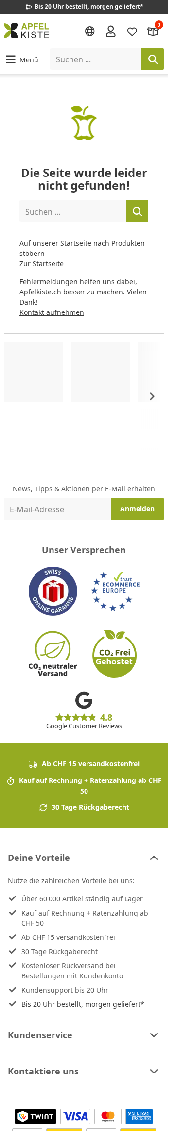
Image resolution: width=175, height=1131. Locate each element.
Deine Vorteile (39, 857)
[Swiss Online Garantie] (53, 591)
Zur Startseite (41, 263)
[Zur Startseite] (26, 31)
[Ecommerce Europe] (115, 591)
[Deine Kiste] (153, 30)
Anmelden (137, 508)
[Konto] (111, 30)
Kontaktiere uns (43, 1071)
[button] (21, 59)
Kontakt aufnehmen (51, 312)
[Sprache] (90, 31)
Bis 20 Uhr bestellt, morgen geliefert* (82, 1004)
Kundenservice (40, 1035)
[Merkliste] (132, 30)
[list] (84, 396)
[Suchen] (152, 59)
